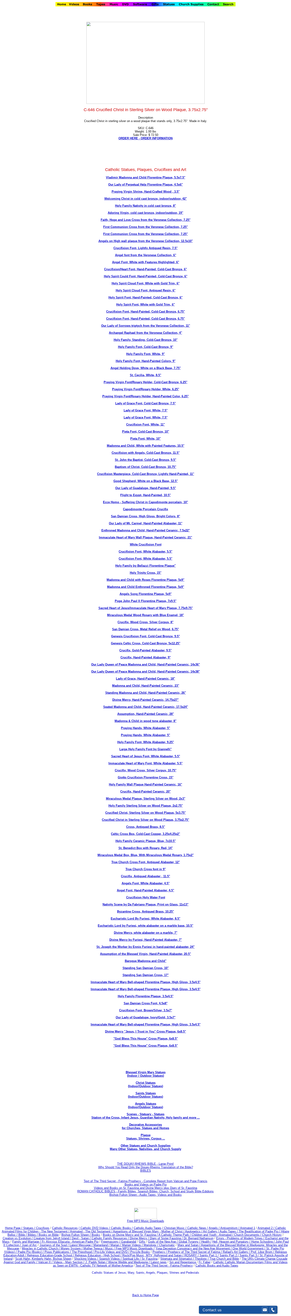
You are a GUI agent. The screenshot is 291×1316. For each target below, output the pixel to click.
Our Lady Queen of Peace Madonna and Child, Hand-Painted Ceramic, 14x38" (145, 671)
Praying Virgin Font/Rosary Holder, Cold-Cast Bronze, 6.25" (145, 382)
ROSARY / (192, 1255)
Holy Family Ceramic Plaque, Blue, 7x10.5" (145, 841)
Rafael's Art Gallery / (237, 1252)
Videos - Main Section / (69, 1262)
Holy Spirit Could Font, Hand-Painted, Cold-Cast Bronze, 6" (145, 276)
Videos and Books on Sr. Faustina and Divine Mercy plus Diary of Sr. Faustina (145, 1188)
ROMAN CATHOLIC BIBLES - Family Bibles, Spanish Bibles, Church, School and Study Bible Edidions (145, 1191)
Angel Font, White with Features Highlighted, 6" (145, 262)
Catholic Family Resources (109, 1238)
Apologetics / (194, 1231)
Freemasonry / (111, 1241)
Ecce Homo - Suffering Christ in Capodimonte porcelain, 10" (145, 502)
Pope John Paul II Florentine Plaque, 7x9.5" (145, 601)
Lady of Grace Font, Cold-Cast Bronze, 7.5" (145, 403)
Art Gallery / (211, 1231)
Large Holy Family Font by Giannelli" (145, 749)
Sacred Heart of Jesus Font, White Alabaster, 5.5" (145, 756)
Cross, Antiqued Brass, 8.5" (145, 827)
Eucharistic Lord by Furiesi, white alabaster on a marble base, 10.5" (145, 925)
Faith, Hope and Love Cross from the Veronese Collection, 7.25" (146, 220)
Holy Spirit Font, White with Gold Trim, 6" (145, 304)
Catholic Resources (65, 1228)
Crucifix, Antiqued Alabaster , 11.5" (145, 876)
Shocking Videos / (86, 1258)
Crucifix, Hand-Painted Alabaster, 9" (145, 657)
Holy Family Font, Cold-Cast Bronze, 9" (145, 347)
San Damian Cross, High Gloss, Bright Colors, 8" (145, 516)
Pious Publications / (58, 1252)
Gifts (142, 1241)
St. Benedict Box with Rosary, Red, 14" (145, 848)
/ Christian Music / (174, 1228)
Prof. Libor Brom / (263, 1252)
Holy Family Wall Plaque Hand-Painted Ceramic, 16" (145, 784)
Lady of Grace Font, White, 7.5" (146, 410)
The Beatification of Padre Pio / (260, 1231)
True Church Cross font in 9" (145, 869)
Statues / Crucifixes (36, 1228)
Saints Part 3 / (249, 1255)
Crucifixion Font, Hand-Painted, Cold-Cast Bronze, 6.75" (145, 311)
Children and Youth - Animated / (213, 1235)
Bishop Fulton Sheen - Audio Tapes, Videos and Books (145, 1194)
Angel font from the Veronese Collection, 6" (145, 255)
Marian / (116, 1245)
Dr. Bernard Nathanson (198, 1238)
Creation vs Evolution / (18, 1238)
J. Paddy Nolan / (96, 1262)
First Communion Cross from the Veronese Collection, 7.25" (145, 227)
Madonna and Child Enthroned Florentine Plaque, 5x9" (145, 587)
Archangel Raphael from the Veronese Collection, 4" (145, 332)
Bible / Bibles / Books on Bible (38, 1235)
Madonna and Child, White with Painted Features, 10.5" (145, 445)
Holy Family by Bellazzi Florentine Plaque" (145, 565)
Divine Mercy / (140, 1238)
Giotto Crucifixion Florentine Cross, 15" (145, 777)
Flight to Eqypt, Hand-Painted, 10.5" (145, 495)
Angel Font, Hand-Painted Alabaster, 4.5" (145, 890)
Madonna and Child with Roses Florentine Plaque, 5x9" (145, 579)
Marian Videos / (133, 1245)
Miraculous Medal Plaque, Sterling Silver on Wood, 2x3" (145, 798)
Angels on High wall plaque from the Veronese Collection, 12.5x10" (145, 241)
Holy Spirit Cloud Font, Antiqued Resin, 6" (146, 290)
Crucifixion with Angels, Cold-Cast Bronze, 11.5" (146, 452)
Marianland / (101, 1245)
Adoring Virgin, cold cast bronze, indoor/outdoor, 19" (145, 212)
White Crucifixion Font (145, 544)
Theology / (202, 1258)
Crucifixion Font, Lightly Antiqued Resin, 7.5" (145, 248)
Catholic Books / (121, 1228)
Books (96, 1235)
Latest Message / (81, 1245)
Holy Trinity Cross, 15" (145, 572)
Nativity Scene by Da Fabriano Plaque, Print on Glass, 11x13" (145, 904)
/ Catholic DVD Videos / (94, 1228)
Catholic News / (197, 1228)
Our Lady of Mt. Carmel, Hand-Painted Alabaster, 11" (145, 523)
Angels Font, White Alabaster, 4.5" (146, 883)
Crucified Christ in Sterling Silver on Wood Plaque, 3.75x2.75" (145, 819)
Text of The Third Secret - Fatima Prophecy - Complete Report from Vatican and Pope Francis (145, 1181)
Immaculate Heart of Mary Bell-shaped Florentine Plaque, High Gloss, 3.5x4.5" (146, 982)
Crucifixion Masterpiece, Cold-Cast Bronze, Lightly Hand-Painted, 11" (145, 474)
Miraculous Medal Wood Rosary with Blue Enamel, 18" (145, 615)
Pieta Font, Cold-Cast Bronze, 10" (145, 431)
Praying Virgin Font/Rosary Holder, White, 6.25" (145, 389)
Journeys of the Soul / (55, 1245)
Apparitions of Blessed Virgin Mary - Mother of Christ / (149, 1231)
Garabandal (128, 1241)
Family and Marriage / (27, 1241)
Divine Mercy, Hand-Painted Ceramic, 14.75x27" (145, 699)
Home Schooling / (263, 1241)
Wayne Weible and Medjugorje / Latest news (137, 1262)
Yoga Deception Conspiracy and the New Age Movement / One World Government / (211, 1248)
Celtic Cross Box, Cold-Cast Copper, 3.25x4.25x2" (145, 834)
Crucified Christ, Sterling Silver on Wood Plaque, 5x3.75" (145, 812)
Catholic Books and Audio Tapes (217, 1265)
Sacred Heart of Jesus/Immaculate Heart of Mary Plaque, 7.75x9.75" (145, 608)
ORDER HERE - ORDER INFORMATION (145, 138)
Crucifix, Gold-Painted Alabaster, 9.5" (145, 650)
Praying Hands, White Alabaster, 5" (145, 728)
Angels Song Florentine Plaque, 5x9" (146, 594)
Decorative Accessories (145, 1124)
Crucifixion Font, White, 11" (145, 424)
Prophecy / (160, 1252)
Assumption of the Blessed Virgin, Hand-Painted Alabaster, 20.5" (145, 954)
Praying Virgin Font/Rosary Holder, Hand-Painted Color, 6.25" (145, 396)
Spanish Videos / (111, 1258)
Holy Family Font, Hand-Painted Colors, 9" (146, 361)
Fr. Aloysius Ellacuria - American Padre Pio (70, 1241)
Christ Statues (146, 1082)
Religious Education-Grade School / (51, 1255)
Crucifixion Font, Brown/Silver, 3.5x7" (145, 1010)
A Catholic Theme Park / (175, 1235)
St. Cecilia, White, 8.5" (145, 375)
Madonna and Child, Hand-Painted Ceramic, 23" (145, 685)
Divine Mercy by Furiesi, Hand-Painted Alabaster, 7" (145, 939)
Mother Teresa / (94, 1248)
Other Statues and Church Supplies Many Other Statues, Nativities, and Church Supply (145, 1147)
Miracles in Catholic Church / (41, 1248)
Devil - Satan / (82, 1238)
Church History (271, 1235)
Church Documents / (247, 1235)
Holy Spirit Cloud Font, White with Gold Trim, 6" (146, 283)
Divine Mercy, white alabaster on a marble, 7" (145, 932)
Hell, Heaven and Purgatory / (231, 1241)
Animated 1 (247, 1228)
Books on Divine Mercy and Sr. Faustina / (130, 1235)
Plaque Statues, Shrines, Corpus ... (145, 1136)
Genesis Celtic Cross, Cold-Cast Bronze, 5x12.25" (145, 643)
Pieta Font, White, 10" (145, 438)
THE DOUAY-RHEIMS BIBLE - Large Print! (145, 1164)
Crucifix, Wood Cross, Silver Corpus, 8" (145, 622)
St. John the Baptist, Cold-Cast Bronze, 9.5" (145, 460)
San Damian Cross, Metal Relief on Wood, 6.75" (145, 629)
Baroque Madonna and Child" (145, 961)
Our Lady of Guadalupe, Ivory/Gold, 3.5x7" (146, 1017)
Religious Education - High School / (98, 1255)
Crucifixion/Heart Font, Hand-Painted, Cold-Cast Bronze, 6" (145, 269)
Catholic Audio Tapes (147, 1228)
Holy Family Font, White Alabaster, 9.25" (145, 742)
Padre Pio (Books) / (31, 1252)
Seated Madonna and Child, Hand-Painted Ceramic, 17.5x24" (145, 707)
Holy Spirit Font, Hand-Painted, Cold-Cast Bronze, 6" (145, 297)
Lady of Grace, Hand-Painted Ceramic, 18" (145, 678)
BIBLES (145, 1170)
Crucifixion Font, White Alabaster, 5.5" (145, 551)
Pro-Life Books (140, 1252)
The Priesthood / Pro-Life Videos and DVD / (100, 1252)
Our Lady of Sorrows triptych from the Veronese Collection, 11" (145, 325)
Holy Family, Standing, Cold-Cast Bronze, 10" (146, 340)
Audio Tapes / (229, 1231)
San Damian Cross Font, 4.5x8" (146, 1003)
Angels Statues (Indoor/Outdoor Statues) (145, 1105)
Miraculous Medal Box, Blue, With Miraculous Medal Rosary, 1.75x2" (146, 855)
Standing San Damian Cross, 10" (146, 968)
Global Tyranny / (190, 1241)
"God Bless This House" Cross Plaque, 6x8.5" (145, 1038)
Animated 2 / (266, 1228)
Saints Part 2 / (229, 1255)
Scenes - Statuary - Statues (145, 1115)
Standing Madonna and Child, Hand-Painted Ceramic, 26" (145, 692)
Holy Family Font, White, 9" (145, 354)
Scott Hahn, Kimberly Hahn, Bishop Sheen (43, 1258)
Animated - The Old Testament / (91, 1231)
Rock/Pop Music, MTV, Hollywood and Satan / (153, 1255)
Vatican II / (45, 1262)
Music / (110, 1248)
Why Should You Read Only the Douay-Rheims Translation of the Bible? (145, 1167)
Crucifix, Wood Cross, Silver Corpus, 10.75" (145, 770)
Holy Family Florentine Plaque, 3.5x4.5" (145, 996)
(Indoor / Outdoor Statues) (145, 1075)
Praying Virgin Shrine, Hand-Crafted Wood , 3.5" (146, 191)
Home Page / (13, 1228)
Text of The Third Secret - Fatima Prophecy (164, 1265)
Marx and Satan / (189, 1245)
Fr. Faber (205, 1262)
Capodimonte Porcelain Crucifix (145, 509)
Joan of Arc (29, 1245)
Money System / (72, 1248)
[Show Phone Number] (273, 1310)
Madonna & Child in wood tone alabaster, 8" (145, 721)
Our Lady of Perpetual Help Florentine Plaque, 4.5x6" (145, 184)
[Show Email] (265, 1310)
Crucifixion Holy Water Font (145, 897)
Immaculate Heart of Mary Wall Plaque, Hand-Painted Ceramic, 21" (145, 537)
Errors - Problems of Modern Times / (240, 1238)
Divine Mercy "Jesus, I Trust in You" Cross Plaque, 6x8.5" (145, 1031)
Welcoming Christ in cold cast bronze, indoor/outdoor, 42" (145, 198)
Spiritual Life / (132, 1258)
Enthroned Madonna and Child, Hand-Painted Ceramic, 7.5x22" (145, 530)
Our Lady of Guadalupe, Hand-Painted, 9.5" (145, 488)
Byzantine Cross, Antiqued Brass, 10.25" (145, 911)
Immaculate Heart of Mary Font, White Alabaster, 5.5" (145, 763)
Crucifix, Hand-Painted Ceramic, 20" (145, 791)
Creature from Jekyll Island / (53, 1238)
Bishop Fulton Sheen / (76, 1235)
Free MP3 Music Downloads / (135, 1248)
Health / (206, 1241)
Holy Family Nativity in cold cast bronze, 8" (145, 205)
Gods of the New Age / (163, 1241)
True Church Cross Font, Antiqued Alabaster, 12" (145, 862)
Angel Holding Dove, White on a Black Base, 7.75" (145, 368)
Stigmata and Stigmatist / (177, 1258)
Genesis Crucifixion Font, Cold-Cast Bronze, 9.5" (145, 636)
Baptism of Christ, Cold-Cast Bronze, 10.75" (145, 467)
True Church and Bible (224, 1258)
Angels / (214, 1228)
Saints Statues (145, 1093)
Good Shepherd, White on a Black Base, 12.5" (145, 481)
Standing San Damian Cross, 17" (146, 975)
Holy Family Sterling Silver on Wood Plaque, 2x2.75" (145, 805)
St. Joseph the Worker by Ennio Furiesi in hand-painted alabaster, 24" (145, 947)
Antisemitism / (230, 1228)
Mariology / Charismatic (159, 1245)
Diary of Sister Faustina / (167, 1238)
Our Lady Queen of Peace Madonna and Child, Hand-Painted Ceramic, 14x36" (145, 664)
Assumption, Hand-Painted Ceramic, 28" (145, 714)
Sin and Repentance (183, 1262)
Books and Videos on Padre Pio (146, 1184)
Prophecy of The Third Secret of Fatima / (195, 1252)
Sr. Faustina (150, 1258)
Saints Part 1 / (209, 1255)
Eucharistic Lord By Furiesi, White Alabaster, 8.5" (145, 918)
